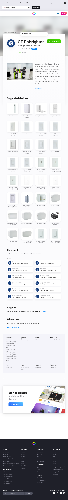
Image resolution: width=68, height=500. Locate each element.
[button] (16, 7)
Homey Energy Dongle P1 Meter (11, 463)
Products (5, 449)
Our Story (23, 454)
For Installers (40, 478)
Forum (38, 469)
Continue (36, 7)
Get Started (40, 452)
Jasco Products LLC (55, 340)
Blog (22, 461)
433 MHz (55, 459)
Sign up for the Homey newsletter (13, 490)
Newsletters (24, 466)
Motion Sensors (7, 472)
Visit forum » (53, 367)
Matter (54, 461)
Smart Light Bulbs (7, 481)
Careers (23, 452)
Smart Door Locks (7, 474)
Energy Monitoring (57, 472)
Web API (39, 456)
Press (22, 463)
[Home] (34, 13)
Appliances (9, 367)
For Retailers (40, 482)
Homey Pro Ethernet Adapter (10, 466)
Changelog (39, 459)
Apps (5, 32)
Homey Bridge (6, 461)
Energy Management (58, 469)
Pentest (39, 472)
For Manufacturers (41, 480)
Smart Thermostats (8, 476)
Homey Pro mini (7, 456)
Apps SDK (39, 454)
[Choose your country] (58, 13)
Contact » (38, 367)
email (44, 311)
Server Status (40, 461)
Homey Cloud (6, 452)
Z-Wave (54, 452)
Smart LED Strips (7, 478)
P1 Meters (55, 474)
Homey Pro (5, 454)
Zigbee (54, 454)
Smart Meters (6, 483)
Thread (54, 463)
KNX (54, 456)
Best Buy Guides (7, 469)
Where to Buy (24, 459)
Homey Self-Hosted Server (9, 459)
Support (23, 456)
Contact (23, 468)
